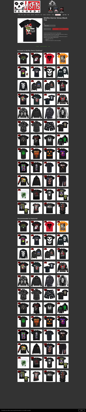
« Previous (37, 46)
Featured (19, 14)
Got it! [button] (82, 410)
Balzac (41, 14)
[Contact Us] (58, 15)
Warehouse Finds (37, 14)
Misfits (53, 14)
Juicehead (44, 14)
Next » (49, 46)
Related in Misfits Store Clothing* (29, 51)
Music (22, 14)
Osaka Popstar (49, 14)
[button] (65, 15)
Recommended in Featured (27, 218)
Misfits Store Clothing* (43, 46)
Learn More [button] (29, 410)
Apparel (25, 14)
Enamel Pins (32, 14)
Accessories (28, 14)
